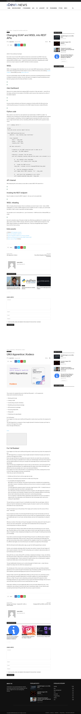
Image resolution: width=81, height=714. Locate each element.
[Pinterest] (21, 45)
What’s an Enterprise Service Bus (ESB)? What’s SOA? (20, 237)
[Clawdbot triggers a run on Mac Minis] (57, 37)
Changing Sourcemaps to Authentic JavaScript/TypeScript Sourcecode (67, 49)
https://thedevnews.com (21, 264)
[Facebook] (16, 45)
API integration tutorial (16, 232)
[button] (72, 8)
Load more (64, 61)
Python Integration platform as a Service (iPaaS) (18, 235)
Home (8, 30)
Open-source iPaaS (12, 238)
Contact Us (47, 712)
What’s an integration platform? (15, 233)
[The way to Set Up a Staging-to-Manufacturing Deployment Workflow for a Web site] (57, 56)
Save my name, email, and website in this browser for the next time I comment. (24, 321)
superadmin (11, 41)
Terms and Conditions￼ (70, 712)
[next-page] (9, 292)
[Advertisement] (40, 19)
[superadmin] (7, 41)
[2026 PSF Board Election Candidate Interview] (29, 281)
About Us (52, 712)
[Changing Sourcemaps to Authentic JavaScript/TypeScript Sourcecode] (14, 281)
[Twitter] (18, 45)
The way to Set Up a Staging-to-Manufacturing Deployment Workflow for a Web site (67, 56)
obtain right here (25, 72)
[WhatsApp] (24, 45)
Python (11, 30)
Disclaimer (57, 712)
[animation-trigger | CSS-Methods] (57, 44)
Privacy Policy (62, 712)
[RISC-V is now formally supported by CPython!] (44, 281)
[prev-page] (7, 292)
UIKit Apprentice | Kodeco (12, 255)
